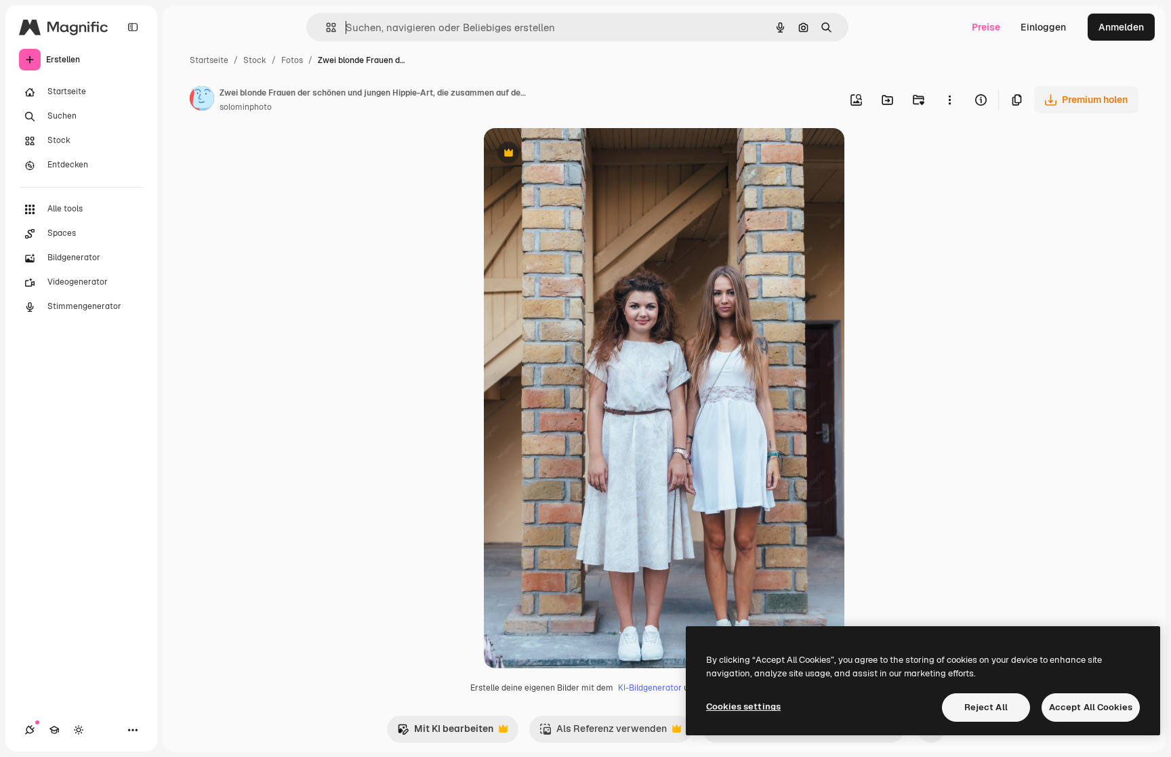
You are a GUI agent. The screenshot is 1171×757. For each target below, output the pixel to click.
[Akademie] (54, 730)
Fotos (292, 60)
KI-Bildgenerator (650, 687)
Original (571, 154)
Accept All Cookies (1090, 707)
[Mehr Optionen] (949, 99)
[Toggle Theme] (78, 730)
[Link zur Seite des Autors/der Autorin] (202, 100)
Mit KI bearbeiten (445, 732)
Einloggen (1043, 27)
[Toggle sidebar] (133, 27)
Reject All (986, 707)
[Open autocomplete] (325, 27)
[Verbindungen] (30, 730)
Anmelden (1121, 27)
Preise (986, 27)
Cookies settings (743, 706)
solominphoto (246, 107)
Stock (254, 60)
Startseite (209, 60)
